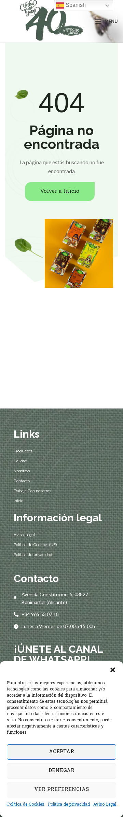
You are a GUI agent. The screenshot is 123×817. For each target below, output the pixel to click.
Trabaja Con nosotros (32, 490)
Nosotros (22, 471)
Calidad (20, 461)
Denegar (61, 770)
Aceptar (61, 752)
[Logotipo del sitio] (50, 21)
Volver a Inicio (59, 191)
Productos (23, 451)
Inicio (18, 500)
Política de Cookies (25, 805)
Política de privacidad (69, 805)
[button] (112, 669)
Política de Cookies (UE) (35, 544)
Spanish (75, 5)
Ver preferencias (61, 789)
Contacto (22, 480)
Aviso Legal (104, 805)
